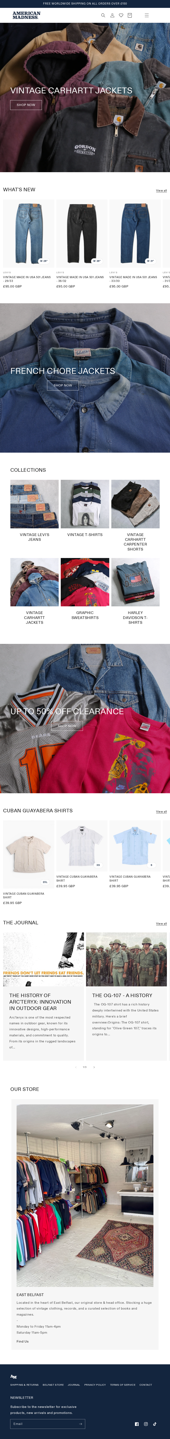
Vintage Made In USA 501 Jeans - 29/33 (27, 279)
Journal (74, 1385)
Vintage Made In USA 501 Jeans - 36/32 (80, 279)
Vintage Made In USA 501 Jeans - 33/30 (133, 279)
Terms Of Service (123, 1385)
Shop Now (26, 105)
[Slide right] (94, 1067)
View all (161, 190)
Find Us (23, 1341)
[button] (146, 15)
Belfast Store (53, 1385)
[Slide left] (75, 1067)
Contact (146, 1385)
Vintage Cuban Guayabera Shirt (23, 895)
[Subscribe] (80, 1423)
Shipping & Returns (24, 1385)
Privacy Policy (95, 1385)
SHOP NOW (63, 385)
